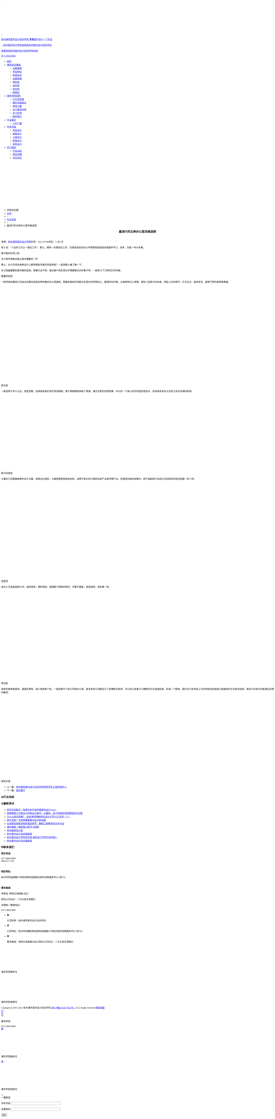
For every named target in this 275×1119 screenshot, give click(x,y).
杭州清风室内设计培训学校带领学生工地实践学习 (41, 787)
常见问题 (17, 154)
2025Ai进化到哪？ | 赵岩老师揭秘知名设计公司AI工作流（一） (38, 816)
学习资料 (11, 147)
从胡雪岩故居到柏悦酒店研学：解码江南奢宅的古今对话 (35, 823)
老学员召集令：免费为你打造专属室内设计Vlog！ (32, 810)
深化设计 (17, 144)
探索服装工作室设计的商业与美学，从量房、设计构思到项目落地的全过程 (44, 813)
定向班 (16, 89)
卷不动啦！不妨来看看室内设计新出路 (26, 820)
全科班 (16, 85)
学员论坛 (17, 158)
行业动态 (17, 151)
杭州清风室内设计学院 (19, 242)
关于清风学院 (19, 109)
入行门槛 (17, 123)
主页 (9, 213)
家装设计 (17, 134)
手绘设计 (17, 130)
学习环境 (17, 113)
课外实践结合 (19, 103)
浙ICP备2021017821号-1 (63, 1008)
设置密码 (6, 1109)
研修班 (16, 92)
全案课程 (17, 68)
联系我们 (17, 116)
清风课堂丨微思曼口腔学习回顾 (23, 827)
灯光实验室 (18, 99)
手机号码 (6, 1103)
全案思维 (17, 78)
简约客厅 (20, 790)
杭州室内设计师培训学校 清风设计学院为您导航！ (32, 837)
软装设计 (17, 140)
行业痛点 (11, 120)
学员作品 (11, 127)
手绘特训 (17, 72)
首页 (9, 61)
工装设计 (17, 137)
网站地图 (100, 1008)
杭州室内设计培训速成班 (19, 834)
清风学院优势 (14, 96)
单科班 (16, 82)
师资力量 (17, 106)
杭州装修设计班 (15, 830)
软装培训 (17, 75)
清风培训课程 (14, 65)
